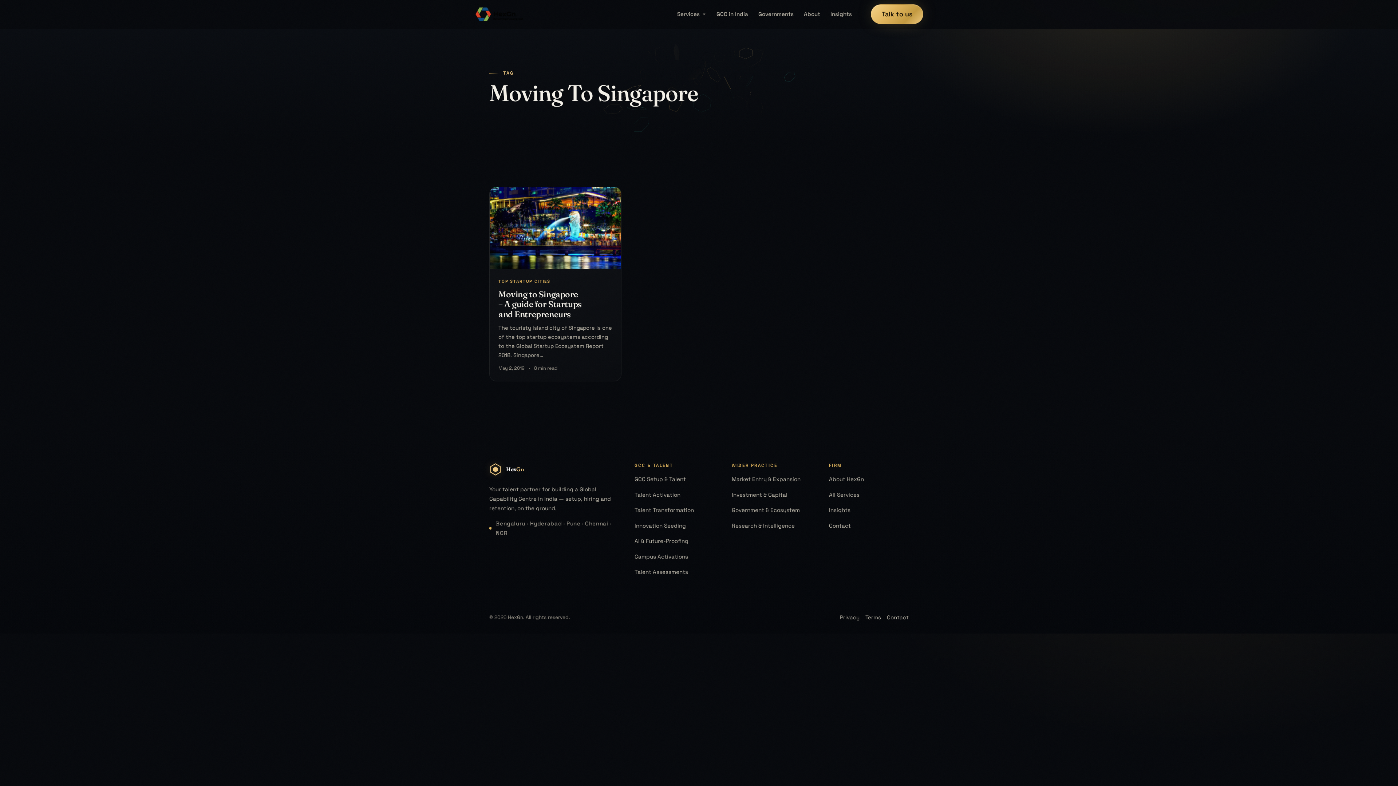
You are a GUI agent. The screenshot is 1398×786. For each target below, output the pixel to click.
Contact (840, 525)
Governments (776, 14)
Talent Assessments (661, 571)
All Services (844, 494)
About (812, 14)
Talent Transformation (664, 510)
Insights (841, 14)
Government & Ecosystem (766, 510)
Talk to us (897, 14)
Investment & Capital (759, 494)
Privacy (850, 617)
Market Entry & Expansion (766, 479)
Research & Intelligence (763, 525)
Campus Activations (661, 556)
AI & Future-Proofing (661, 540)
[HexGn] (499, 14)
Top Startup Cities (524, 281)
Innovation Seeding (660, 525)
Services (688, 14)
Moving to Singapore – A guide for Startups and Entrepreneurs (540, 304)
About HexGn (846, 479)
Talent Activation (657, 494)
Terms (873, 617)
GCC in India (732, 14)
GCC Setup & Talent (660, 479)
